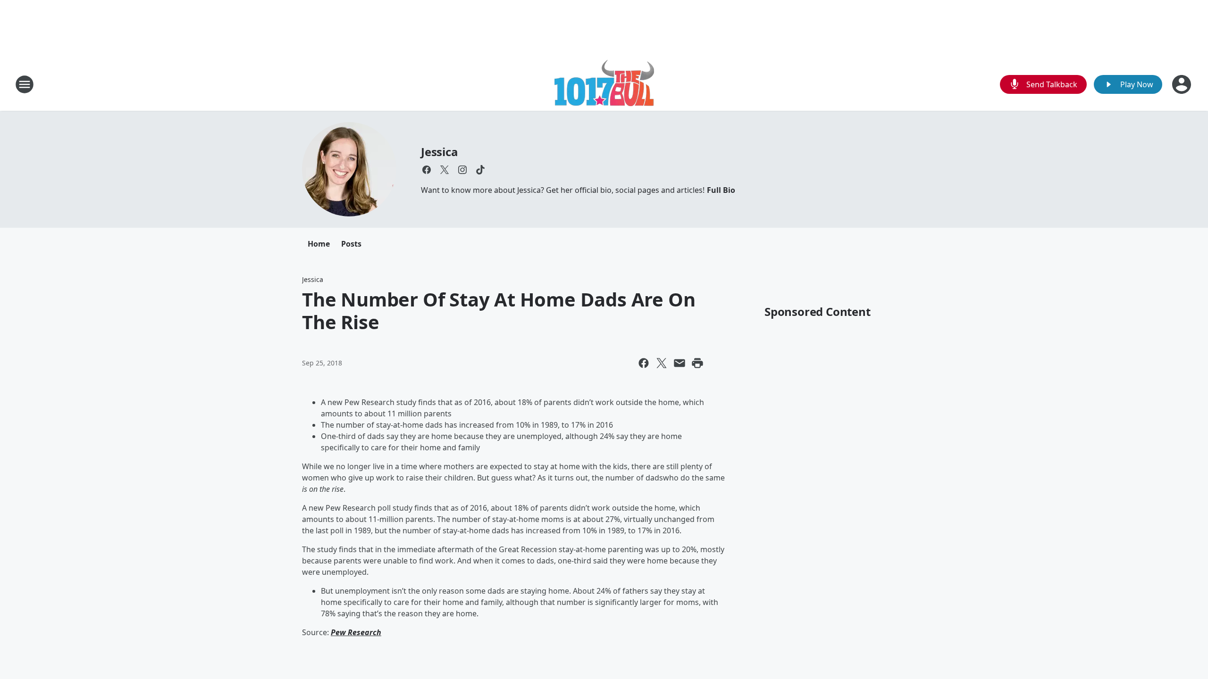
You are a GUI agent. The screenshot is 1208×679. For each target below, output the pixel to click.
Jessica (439, 151)
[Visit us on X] (444, 169)
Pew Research (356, 632)
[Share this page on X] (661, 363)
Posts (351, 244)
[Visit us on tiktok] (480, 169)
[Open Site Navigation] (24, 84)
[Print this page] (697, 363)
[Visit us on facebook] (426, 169)
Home (319, 244)
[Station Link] (604, 84)
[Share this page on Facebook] (643, 363)
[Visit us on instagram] (462, 169)
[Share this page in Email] (679, 363)
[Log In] (1182, 84)
